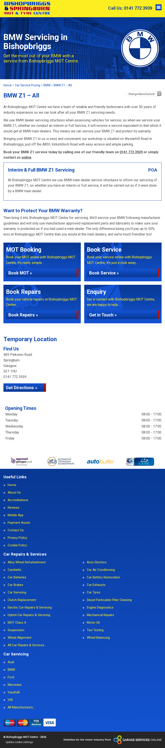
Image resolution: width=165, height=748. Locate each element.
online (26, 157)
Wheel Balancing (98, 637)
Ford (11, 677)
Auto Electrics (97, 562)
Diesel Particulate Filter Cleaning (109, 600)
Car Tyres (93, 592)
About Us (14, 492)
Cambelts (14, 569)
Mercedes (15, 684)
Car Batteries (17, 577)
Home (12, 485)
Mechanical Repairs (100, 615)
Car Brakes (15, 585)
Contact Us (16, 530)
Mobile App (15, 515)
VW (10, 700)
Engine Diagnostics (100, 607)
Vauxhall (14, 692)
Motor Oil (93, 622)
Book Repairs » (23, 314)
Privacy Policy (17, 537)
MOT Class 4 (17, 622)
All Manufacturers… (21, 707)
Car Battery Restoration (103, 577)
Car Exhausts (96, 585)
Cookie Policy (17, 545)
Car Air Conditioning (101, 569)
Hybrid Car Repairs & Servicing (29, 615)
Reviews (13, 507)
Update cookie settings (19, 742)
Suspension (16, 630)
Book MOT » (20, 273)
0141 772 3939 (130, 8)
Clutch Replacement (22, 600)
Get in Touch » (103, 314)
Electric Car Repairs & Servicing (30, 607)
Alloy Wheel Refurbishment (27, 562)
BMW (11, 669)
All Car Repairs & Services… (27, 645)
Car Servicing (17, 592)
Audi (11, 662)
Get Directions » (21, 387)
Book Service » (104, 273)
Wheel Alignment (19, 637)
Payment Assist (19, 522)
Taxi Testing (95, 630)
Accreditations (18, 500)
